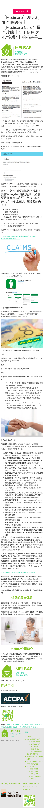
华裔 (36, 725)
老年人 (35, 727)
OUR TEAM (35, 742)
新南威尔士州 (14, 727)
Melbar (26, 725)
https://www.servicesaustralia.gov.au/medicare (18, 572)
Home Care (19, 725)
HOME (29, 737)
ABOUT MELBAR (33, 739)
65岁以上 (10, 725)
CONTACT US (32, 754)
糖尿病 (29, 727)
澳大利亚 (23, 727)
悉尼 (6, 727)
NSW (32, 725)
